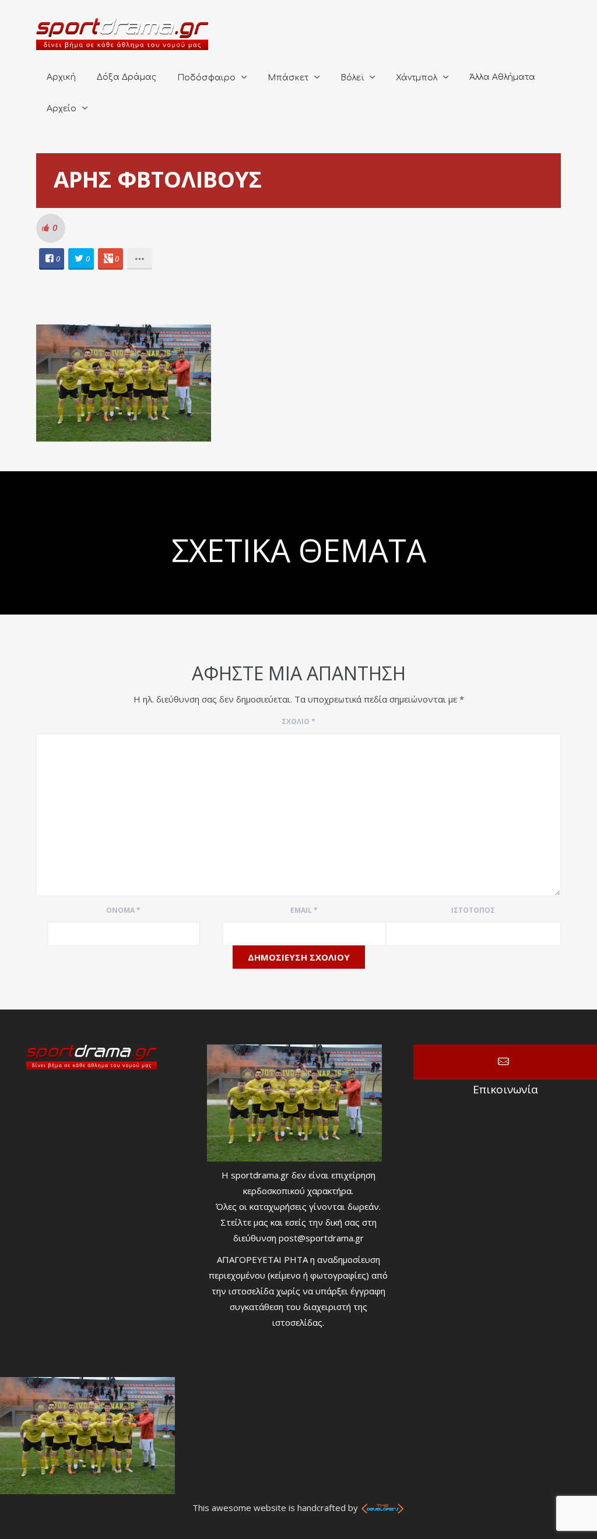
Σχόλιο (298, 721)
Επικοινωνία (505, 1061)
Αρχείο (61, 108)
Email (304, 910)
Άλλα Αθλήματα (502, 77)
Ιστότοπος (473, 910)
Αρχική (61, 77)
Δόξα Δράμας (126, 77)
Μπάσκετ (288, 77)
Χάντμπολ (416, 77)
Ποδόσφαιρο (206, 77)
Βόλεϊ (352, 77)
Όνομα (123, 910)
